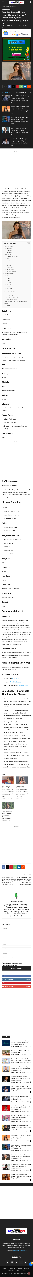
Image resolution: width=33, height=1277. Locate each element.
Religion (8, 263)
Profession (9, 250)
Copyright (19, 1268)
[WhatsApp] (21, 86)
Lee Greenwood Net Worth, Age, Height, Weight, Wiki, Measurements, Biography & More (21, 1068)
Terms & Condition (21, 1270)
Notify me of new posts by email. (10, 965)
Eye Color (9, 282)
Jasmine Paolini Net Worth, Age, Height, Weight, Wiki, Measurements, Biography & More (21, 1088)
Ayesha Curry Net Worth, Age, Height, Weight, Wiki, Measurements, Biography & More (20, 110)
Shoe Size (9, 286)
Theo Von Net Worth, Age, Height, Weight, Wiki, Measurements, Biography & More (19, 131)
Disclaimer (26, 1268)
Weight (8, 277)
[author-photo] (16, 899)
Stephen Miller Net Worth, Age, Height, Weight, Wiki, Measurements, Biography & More (20, 99)
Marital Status (10, 269)
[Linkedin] (25, 86)
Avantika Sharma (15, 682)
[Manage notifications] (29, 1273)
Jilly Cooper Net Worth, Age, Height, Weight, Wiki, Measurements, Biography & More (21, 1117)
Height (8, 275)
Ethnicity (9, 262)
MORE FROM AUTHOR (20, 92)
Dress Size (9, 288)
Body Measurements (12, 279)
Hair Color (9, 284)
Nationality (10, 252)
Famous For (9, 294)
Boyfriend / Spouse (11, 271)
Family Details (10, 267)
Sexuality (9, 290)
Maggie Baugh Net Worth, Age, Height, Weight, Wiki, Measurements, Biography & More (21, 1176)
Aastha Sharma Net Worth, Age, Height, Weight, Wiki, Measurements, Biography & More (7, 815)
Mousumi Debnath (7, 26)
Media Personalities (11, 6)
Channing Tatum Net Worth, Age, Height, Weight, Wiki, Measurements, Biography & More (21, 1127)
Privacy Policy (10, 1270)
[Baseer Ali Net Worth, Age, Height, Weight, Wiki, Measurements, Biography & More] (6, 141)
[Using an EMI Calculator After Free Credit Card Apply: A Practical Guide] (6, 1061)
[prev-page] (28, 92)
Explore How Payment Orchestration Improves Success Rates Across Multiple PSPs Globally (21, 1043)
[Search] (30, 2)
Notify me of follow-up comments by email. (12, 963)
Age (8, 258)
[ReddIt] (29, 86)
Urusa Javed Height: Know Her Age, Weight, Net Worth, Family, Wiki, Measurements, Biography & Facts (9, 881)
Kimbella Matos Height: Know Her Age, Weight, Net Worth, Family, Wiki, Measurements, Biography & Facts (24, 881)
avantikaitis (15, 678)
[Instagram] (12, 1262)
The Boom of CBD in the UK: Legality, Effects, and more (21, 1052)
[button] (3, 2)
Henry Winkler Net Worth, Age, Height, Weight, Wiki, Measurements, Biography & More (21, 1156)
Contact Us (12, 1268)
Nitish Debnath (15, 1046)
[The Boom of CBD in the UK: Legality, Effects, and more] (6, 1053)
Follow (28, 979)
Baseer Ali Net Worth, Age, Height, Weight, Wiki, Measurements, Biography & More (19, 142)
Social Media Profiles (12, 299)
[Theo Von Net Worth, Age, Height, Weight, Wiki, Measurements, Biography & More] (6, 130)
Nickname (9, 248)
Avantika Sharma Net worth (11, 297)
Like (29, 976)
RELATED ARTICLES (7, 92)
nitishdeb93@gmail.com (20, 1250)
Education (9, 265)
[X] (13, 86)
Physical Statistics (9, 273)
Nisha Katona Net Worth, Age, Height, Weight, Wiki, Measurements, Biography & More (20, 120)
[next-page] (30, 92)
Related (8, 305)
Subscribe (27, 986)
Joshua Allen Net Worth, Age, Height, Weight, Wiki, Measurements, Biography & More (21, 1166)
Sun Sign (9, 260)
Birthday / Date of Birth (12, 256)
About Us (5, 1268)
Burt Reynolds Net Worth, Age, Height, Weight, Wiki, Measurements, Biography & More (21, 1078)
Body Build (9, 280)
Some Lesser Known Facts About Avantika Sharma (15, 302)
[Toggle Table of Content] (28, 243)
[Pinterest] (17, 86)
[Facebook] (9, 86)
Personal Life (7, 254)
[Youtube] (25, 1262)
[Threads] (21, 916)
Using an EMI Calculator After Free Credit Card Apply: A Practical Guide (21, 1060)
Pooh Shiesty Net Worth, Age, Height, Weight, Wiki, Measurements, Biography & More (21, 1108)
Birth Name (10, 246)
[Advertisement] (16, 169)
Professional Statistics (10, 292)
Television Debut (11, 295)
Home (3, 6)
